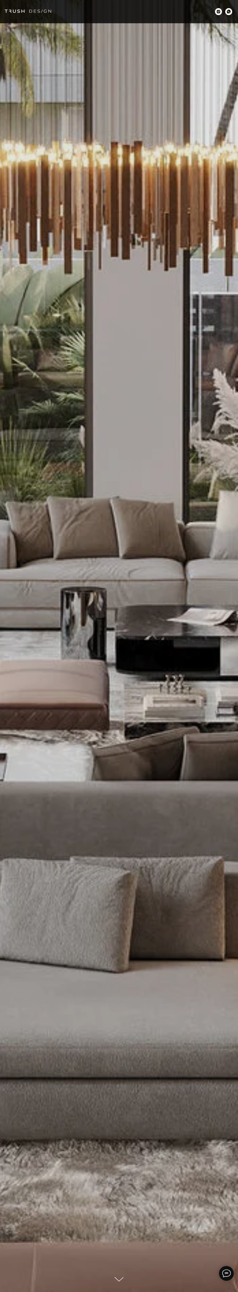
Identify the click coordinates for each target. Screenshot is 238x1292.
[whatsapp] (228, 11)
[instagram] (218, 11)
